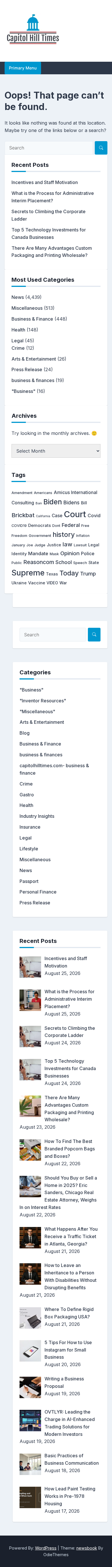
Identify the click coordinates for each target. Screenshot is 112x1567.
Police (87, 553)
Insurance (30, 827)
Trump (88, 573)
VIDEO (52, 583)
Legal (17, 340)
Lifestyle (29, 849)
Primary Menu (23, 67)
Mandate (38, 553)
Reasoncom (38, 562)
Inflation (83, 536)
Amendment (21, 493)
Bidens (71, 502)
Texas (52, 573)
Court (75, 514)
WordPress (46, 1548)
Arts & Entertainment (33, 359)
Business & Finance (32, 319)
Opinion (70, 553)
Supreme (28, 572)
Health (18, 330)
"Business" (23, 391)
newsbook (86, 1548)
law (67, 544)
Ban (39, 503)
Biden (52, 501)
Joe (29, 545)
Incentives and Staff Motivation (44, 182)
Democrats (39, 525)
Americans (43, 493)
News (17, 297)
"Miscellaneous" (37, 711)
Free (85, 525)
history (64, 534)
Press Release (26, 369)
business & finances (32, 380)
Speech (80, 562)
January (18, 545)
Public (16, 563)
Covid (94, 515)
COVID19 (19, 525)
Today (69, 573)
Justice (54, 545)
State (93, 562)
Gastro (27, 795)
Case (57, 515)
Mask (54, 554)
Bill (84, 502)
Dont (56, 525)
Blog (25, 733)
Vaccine (36, 582)
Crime (18, 348)
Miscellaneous (27, 308)
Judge (39, 545)
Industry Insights (37, 816)
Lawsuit (80, 545)
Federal (71, 525)
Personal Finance (38, 892)
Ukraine (19, 583)
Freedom (19, 535)
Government (40, 535)
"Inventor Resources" (43, 700)
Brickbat (22, 515)
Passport (29, 881)
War (63, 583)
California (43, 516)
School (63, 562)
